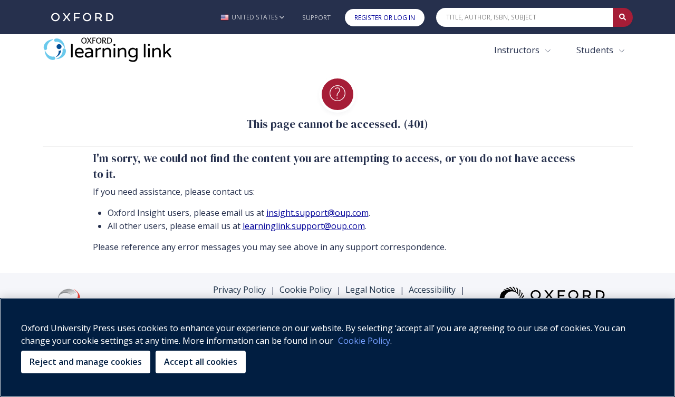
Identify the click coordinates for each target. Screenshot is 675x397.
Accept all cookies (200, 362)
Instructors (518, 50)
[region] (337, 347)
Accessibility (432, 289)
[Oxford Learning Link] (122, 49)
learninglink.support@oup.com (304, 226)
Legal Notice (370, 289)
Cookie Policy (305, 289)
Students (595, 50)
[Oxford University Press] (82, 17)
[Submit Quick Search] (623, 17)
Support (316, 17)
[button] (252, 17)
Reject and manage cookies (86, 362)
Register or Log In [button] (384, 17)
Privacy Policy (239, 289)
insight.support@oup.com (317, 213)
